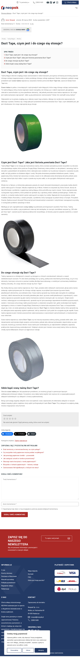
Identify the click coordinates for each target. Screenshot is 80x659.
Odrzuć (28, 650)
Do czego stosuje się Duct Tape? (17, 61)
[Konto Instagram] (57, 2)
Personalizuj (14, 650)
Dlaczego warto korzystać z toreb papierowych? (19, 462)
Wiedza (19, 39)
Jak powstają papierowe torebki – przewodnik (18, 455)
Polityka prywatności (8, 583)
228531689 (39, 2)
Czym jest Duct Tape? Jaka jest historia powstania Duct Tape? (28, 58)
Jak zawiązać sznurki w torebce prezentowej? (19, 458)
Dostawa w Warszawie (9, 576)
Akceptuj (41, 650)
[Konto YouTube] (48, 2)
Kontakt (30, 574)
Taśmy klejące (11, 39)
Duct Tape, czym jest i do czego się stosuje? (21, 55)
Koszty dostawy (6, 573)
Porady (4, 39)
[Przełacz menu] (76, 7)
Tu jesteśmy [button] (23, 2)
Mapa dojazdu (33, 571)
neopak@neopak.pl (37, 617)
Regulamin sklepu (7, 586)
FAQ (29, 577)
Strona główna (6, 13)
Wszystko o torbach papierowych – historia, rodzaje (20, 465)
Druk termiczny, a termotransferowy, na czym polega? (21, 449)
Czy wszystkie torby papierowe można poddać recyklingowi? (23, 452)
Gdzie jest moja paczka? (36, 580)
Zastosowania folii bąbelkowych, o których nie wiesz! (21, 468)
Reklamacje (5, 589)
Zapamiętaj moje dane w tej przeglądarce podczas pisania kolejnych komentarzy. (30, 509)
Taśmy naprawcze (21, 441)
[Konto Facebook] (51, 2)
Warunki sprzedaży (7, 579)
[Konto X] (54, 2)
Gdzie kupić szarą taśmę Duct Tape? (19, 64)
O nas (3, 570)
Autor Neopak (10, 20)
